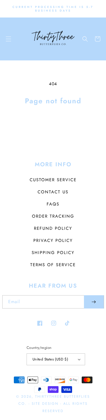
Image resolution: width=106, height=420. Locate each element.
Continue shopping (53, 122)
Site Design (45, 403)
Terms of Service (53, 265)
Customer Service (53, 180)
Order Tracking (53, 216)
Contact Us (53, 192)
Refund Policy (53, 228)
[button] (8, 39)
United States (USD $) (50, 359)
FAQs (53, 204)
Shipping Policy (53, 253)
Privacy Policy (53, 240)
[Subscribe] (94, 302)
